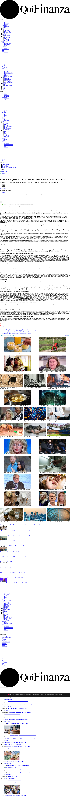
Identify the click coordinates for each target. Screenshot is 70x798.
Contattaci (8, 688)
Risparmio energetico (8, 128)
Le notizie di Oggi (5, 665)
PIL (3, 657)
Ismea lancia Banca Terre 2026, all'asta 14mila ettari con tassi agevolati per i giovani (14, 545)
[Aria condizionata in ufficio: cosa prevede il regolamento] (36, 782)
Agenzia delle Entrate (6, 642)
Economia (4, 21)
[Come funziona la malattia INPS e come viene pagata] (36, 714)
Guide (3, 69)
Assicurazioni (6, 70)
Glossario (3, 66)
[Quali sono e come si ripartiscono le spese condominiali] (36, 699)
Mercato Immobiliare (5, 608)
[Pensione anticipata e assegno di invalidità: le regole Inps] (36, 740)
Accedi (1, 19)
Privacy (18, 695)
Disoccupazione (7, 606)
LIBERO (16, 694)
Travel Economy (7, 39)
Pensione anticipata (7, 600)
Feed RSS (17, 688)
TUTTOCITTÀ (42, 694)
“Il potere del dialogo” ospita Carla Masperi (7, 561)
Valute (5, 65)
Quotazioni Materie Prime (8, 82)
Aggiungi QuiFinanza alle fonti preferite (9, 167)
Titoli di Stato (6, 63)
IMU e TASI (4, 655)
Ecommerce (4, 643)
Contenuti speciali (3, 688)
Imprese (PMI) (6, 24)
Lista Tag (3, 666)
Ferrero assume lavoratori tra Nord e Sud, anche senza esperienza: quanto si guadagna (15, 567)
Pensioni (3, 28)
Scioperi (5, 45)
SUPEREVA (60, 694)
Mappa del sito (12, 688)
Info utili (3, 42)
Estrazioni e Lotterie (7, 43)
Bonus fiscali (6, 591)
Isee (3, 659)
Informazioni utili (5, 595)
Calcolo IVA (6, 78)
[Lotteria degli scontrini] (36, 774)
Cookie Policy (21, 695)
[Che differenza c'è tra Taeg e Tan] (36, 778)
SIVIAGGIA (48, 694)
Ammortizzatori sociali (6, 648)
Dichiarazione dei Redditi (8, 72)
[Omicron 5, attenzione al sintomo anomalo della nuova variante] (36, 717)
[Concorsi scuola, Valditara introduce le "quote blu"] (36, 767)
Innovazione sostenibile (8, 126)
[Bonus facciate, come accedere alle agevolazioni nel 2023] (36, 721)
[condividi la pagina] (1, 202)
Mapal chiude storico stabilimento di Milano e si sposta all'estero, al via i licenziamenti (15, 535)
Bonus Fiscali (6, 26)
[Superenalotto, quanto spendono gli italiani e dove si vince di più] (36, 744)
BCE (3, 653)
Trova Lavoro (6, 30)
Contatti (3, 89)
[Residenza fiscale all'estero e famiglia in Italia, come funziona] (36, 763)
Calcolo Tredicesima (7, 79)
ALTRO (1, 91)
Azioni (5, 61)
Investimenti (6, 23)
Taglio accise (4, 165)
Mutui (5, 74)
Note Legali (14, 695)
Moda (5, 38)
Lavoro (3, 29)
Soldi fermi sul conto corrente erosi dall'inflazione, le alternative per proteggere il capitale (15, 530)
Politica (3, 47)
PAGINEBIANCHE (37, 694)
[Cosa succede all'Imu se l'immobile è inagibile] (36, 755)
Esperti (3, 88)
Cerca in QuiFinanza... (4, 687)
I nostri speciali (4, 67)
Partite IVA (6, 607)
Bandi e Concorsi (7, 31)
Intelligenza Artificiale (8, 85)
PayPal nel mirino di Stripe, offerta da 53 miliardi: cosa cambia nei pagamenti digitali (16, 333)
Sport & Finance (5, 41)
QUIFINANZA (52, 694)
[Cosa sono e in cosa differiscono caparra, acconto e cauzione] (36, 710)
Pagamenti (4, 639)
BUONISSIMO (56, 694)
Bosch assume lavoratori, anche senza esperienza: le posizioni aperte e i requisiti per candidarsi (18, 332)
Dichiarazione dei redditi (6, 637)
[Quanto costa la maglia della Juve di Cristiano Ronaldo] (36, 748)
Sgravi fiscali (4, 644)
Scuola (3, 640)
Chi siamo (10, 695)
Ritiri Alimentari (7, 44)
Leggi (5, 27)
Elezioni (5, 48)
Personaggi (4, 46)
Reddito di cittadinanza (6, 641)
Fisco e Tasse (4, 25)
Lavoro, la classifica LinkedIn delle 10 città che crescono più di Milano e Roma (16, 329)
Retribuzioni (6, 605)
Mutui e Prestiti (7, 35)
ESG (5, 53)
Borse (3, 58)
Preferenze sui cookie (27, 695)
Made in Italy (4, 646)
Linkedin (3, 192)
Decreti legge (4, 636)
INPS (3, 638)
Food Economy (7, 37)
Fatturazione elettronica (6, 658)
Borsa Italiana (6, 59)
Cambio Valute (7, 80)
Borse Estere (6, 64)
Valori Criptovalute (7, 81)
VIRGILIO (18, 694)
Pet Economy (6, 40)
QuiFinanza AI (4, 33)
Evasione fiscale (7, 593)
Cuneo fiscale (4, 660)
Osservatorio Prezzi (5, 49)
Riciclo (5, 127)
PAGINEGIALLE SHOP (28, 694)
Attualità (3, 87)
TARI (3, 663)
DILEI (45, 694)
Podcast (3, 68)
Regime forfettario (7, 594)
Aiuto (31, 695)
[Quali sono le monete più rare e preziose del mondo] (36, 706)
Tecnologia (4, 83)
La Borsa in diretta (5, 164)
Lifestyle (3, 36)
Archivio (20, 688)
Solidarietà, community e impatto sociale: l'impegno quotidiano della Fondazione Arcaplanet (16, 556)
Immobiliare (4, 34)
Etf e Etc (5, 60)
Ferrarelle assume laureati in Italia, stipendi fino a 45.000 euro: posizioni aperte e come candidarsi (19, 330)
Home (3, 175)
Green (3, 51)
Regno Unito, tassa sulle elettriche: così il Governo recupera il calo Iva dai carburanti (14, 540)
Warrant (5, 62)
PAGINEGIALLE (22, 694)
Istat (3, 656)
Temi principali (4, 664)
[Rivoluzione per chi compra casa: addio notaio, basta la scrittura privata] (36, 729)
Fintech (5, 84)
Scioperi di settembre (5, 166)
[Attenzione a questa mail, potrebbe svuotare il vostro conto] (36, 770)
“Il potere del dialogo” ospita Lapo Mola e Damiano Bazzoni (10, 551)
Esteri (3, 50)
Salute (3, 86)
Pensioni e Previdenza (8, 76)
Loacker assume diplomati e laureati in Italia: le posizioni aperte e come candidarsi (16, 331)
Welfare (3, 645)
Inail (3, 661)
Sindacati (3, 651)
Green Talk (6, 125)
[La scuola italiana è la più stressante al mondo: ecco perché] (36, 789)
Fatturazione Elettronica (8, 73)
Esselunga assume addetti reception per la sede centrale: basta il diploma (12, 577)
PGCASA (33, 694)
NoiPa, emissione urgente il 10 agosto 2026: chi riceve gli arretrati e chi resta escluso (14, 572)
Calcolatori (4, 77)
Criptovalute (6, 71)
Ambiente (6, 52)
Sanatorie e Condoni (5, 647)
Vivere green (6, 57)
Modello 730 (4, 662)
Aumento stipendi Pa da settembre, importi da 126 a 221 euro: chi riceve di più (13, 582)
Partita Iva (6, 75)
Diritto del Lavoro (7, 32)
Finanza (5, 22)
